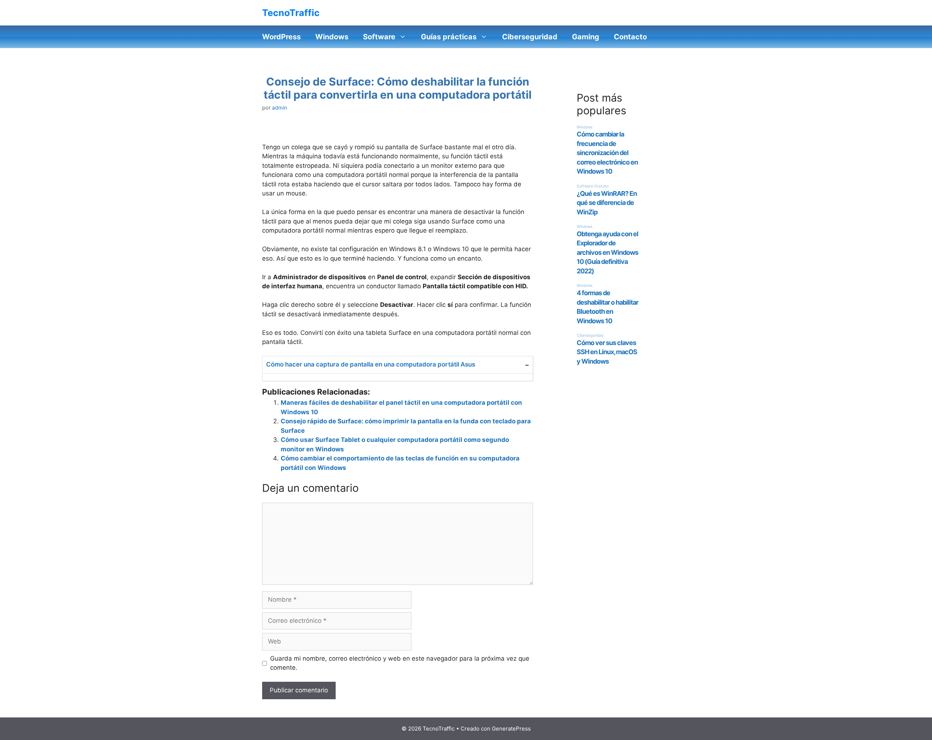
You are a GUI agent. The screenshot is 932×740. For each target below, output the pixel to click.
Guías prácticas (449, 36)
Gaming (585, 36)
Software (379, 36)
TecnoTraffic (291, 12)
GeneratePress (511, 728)
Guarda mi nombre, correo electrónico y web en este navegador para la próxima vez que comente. (399, 663)
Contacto (630, 36)
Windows (331, 36)
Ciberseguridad (529, 36)
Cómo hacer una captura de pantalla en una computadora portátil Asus (370, 364)
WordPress (281, 36)
